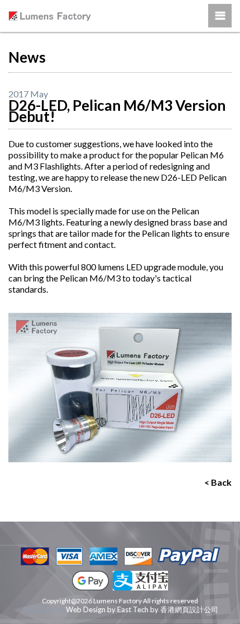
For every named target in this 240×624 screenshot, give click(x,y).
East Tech (132, 609)
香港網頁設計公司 (189, 609)
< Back (218, 482)
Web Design (85, 609)
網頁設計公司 (44, 609)
